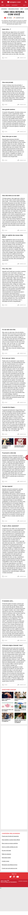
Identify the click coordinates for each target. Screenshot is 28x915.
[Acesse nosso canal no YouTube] (17, 876)
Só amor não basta (6, 850)
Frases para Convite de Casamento (10, 836)
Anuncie (25, 881)
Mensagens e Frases (13, 8)
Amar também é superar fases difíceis (11, 839)
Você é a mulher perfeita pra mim (10, 846)
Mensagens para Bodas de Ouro (9, 864)
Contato (20, 881)
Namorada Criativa (6, 857)
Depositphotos (14, 882)
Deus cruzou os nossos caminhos (10, 843)
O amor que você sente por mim (9, 868)
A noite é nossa (5, 861)
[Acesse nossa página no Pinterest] (14, 876)
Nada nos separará (6, 854)
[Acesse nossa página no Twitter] (10, 876)
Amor (21, 8)
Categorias (4, 8)
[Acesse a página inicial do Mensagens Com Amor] (14, 2)
